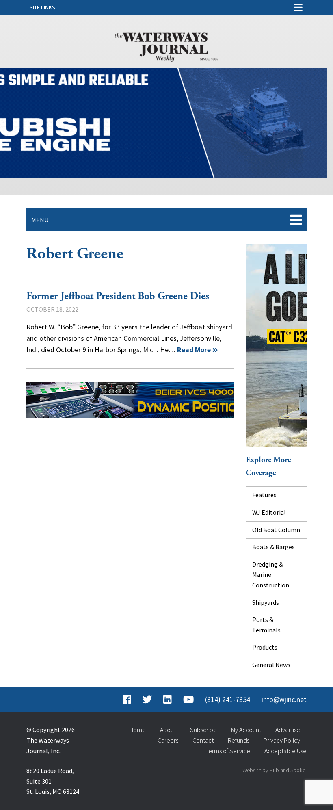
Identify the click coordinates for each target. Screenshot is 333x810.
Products (264, 647)
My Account (246, 730)
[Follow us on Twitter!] (147, 699)
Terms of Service (227, 751)
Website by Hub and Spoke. (274, 770)
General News (271, 665)
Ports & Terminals (266, 624)
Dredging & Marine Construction (270, 574)
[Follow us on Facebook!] (127, 699)
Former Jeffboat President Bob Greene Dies (117, 296)
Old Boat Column (276, 530)
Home (138, 730)
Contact (203, 740)
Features (264, 495)
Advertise (287, 730)
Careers (168, 740)
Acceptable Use (285, 751)
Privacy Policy (282, 740)
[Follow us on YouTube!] (188, 699)
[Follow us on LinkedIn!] (167, 699)
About (168, 730)
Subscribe (203, 730)
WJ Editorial (269, 512)
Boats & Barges (273, 547)
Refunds (238, 740)
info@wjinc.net (284, 699)
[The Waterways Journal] (166, 45)
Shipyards (265, 602)
